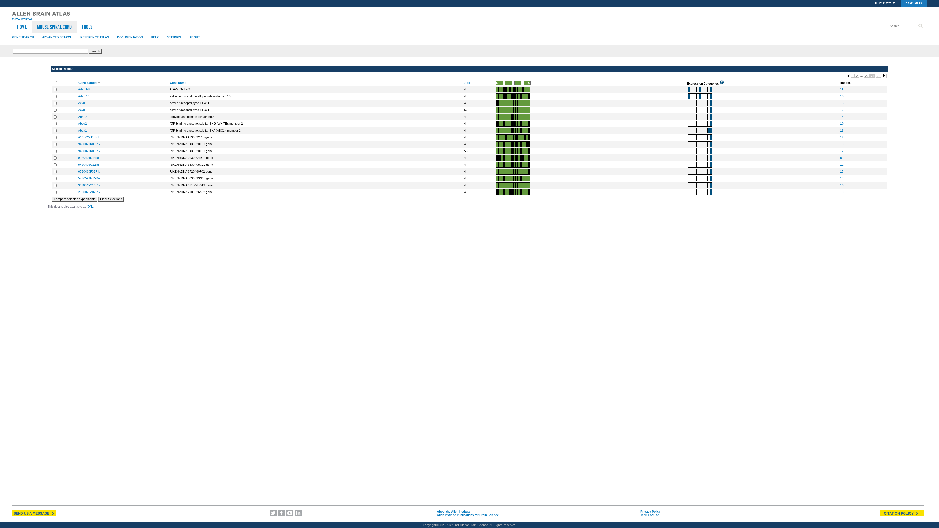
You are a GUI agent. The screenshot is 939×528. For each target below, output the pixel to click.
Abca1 (82, 130)
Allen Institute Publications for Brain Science (468, 515)
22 (867, 75)
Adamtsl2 (84, 89)
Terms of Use (649, 515)
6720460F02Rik (89, 171)
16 (842, 110)
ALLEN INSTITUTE (885, 3)
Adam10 (83, 96)
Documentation (130, 37)
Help (155, 37)
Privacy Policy (650, 511)
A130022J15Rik (89, 137)
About (194, 37)
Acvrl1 (82, 103)
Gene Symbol (88, 83)
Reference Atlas (94, 37)
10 (842, 96)
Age (467, 83)
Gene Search (23, 37)
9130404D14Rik (89, 158)
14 (842, 178)
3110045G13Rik (89, 185)
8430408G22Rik (89, 164)
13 (842, 130)
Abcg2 (82, 123)
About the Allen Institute (453, 511)
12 (842, 137)
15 (842, 103)
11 (841, 89)
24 (878, 75)
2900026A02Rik (89, 192)
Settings (174, 37)
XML (90, 206)
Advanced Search (57, 37)
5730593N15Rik (89, 178)
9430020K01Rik (89, 144)
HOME (22, 27)
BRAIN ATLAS (914, 3)
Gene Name (178, 83)
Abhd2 (82, 117)
